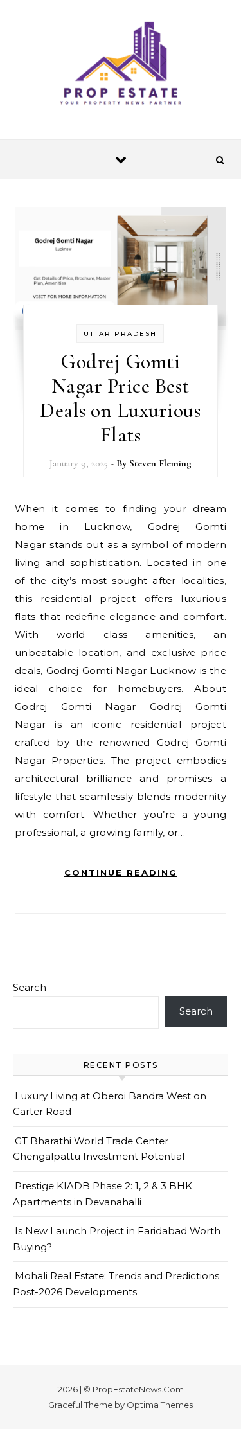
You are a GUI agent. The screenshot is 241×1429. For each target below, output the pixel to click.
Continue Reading (120, 872)
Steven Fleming (160, 463)
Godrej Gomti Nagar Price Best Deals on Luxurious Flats (120, 398)
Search (29, 987)
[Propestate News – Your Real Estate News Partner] (121, 65)
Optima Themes (160, 1404)
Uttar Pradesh (120, 334)
